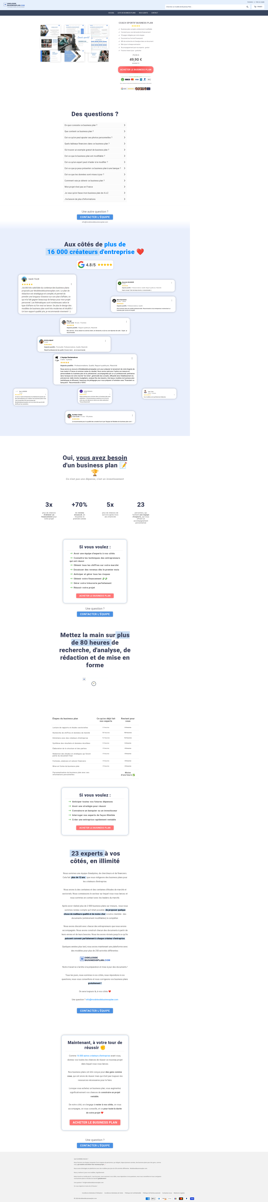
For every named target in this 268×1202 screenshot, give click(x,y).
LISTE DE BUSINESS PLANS (127, 13)
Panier (259, 7)
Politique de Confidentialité (133, 1193)
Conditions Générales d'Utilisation (92, 1193)
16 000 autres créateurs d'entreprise (93, 1055)
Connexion (250, 2)
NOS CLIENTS (143, 13)
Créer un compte (260, 2)
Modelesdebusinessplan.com (88, 1198)
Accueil (111, 13)
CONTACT (154, 13)
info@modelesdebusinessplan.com (102, 999)
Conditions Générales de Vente (113, 1193)
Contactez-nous (167, 1193)
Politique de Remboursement (151, 1193)
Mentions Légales (179, 1193)
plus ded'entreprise (90, 248)
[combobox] (207, 6)
